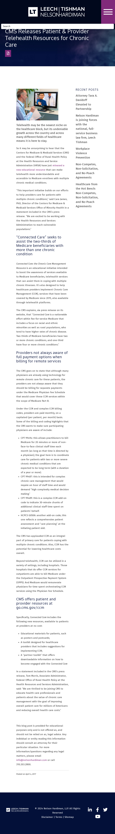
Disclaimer (47, 817)
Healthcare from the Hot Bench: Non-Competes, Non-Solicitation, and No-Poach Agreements (87, 195)
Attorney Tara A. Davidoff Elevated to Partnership (86, 102)
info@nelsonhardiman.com (31, 760)
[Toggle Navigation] (108, 12)
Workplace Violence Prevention (83, 153)
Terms (58, 817)
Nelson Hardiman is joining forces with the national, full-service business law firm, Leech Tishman (87, 129)
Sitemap (69, 817)
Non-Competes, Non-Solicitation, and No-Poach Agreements (87, 170)
